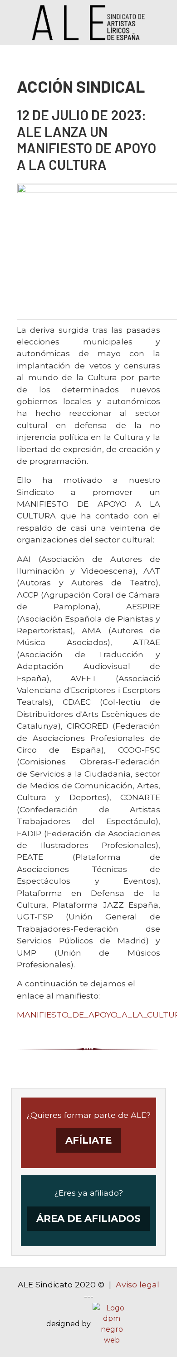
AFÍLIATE (88, 1140)
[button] (156, 1336)
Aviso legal (137, 1284)
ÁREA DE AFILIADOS (88, 1218)
